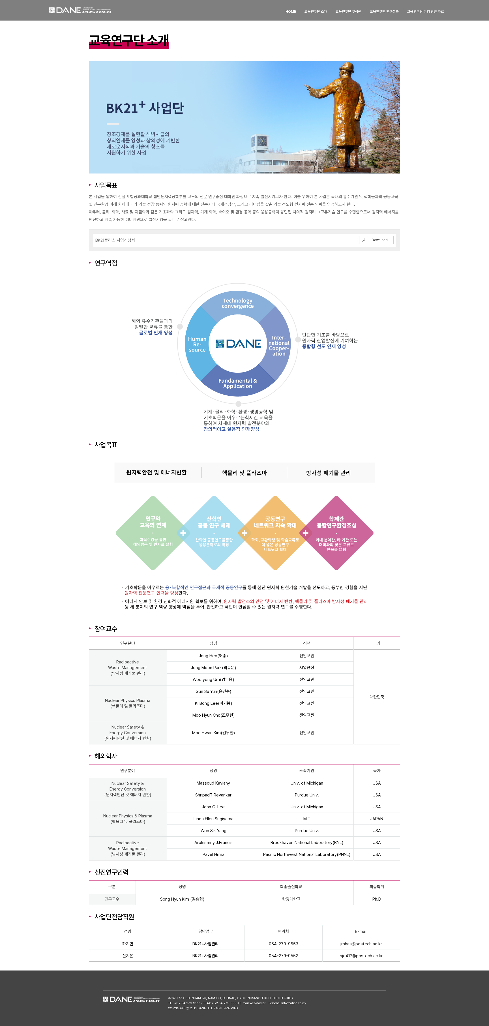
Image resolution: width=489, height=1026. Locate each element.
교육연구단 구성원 (348, 11)
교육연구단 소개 (315, 11)
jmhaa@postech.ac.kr (361, 943)
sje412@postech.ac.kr (361, 955)
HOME (291, 11)
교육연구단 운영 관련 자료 (425, 11)
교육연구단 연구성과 (384, 11)
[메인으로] (80, 10)
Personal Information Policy (287, 1003)
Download (380, 240)
